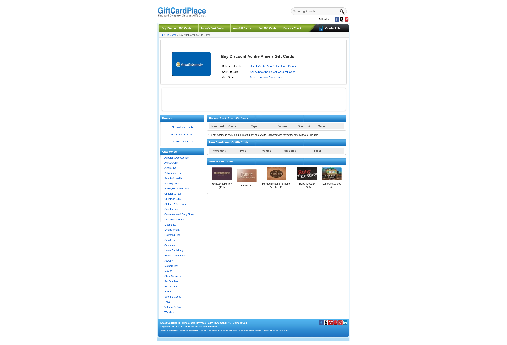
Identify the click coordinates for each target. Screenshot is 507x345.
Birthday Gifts (171, 183)
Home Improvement (175, 255)
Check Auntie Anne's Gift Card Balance (274, 66)
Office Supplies (172, 276)
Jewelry (168, 260)
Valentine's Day (172, 307)
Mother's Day (171, 266)
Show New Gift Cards (182, 134)
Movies (168, 271)
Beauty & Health (173, 178)
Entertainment (171, 229)
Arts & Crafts (171, 163)
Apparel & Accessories (176, 157)
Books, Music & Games (176, 188)
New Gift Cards (242, 28)
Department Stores (174, 219)
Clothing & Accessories (176, 204)
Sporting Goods (172, 296)
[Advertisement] (254, 99)
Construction (171, 209)
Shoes (167, 291)
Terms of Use (188, 323)
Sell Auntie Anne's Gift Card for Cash (272, 71)
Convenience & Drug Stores (179, 214)
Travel (167, 302)
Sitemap (220, 323)
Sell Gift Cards (267, 28)
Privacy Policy (205, 323)
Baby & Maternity (173, 173)
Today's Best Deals (212, 28)
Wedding (169, 312)
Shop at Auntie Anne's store (267, 77)
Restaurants (170, 286)
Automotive (170, 168)
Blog (175, 323)
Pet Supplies (171, 281)
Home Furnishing (173, 250)
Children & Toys (172, 193)
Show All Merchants (182, 127)
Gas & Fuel (170, 240)
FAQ (229, 323)
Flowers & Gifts (172, 235)
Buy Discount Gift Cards (176, 28)
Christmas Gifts (172, 199)
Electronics (170, 224)
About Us (165, 323)
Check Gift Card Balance (182, 141)
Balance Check (292, 28)
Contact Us (239, 323)
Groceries (169, 245)
